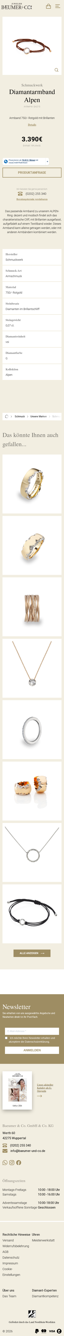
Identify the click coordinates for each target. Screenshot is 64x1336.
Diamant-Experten (44, 1290)
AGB (5, 1252)
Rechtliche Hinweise (16, 1234)
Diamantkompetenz (45, 1296)
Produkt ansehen (32, 506)
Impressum (10, 1263)
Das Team (9, 1296)
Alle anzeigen (32, 953)
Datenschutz (10, 1257)
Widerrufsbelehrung (15, 1246)
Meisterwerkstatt (43, 1240)
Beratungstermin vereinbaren (32, 199)
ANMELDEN (32, 1050)
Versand (8, 1240)
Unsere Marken (38, 416)
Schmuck (20, 416)
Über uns (8, 1290)
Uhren (36, 1234)
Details (32, 125)
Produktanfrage (32, 172)
